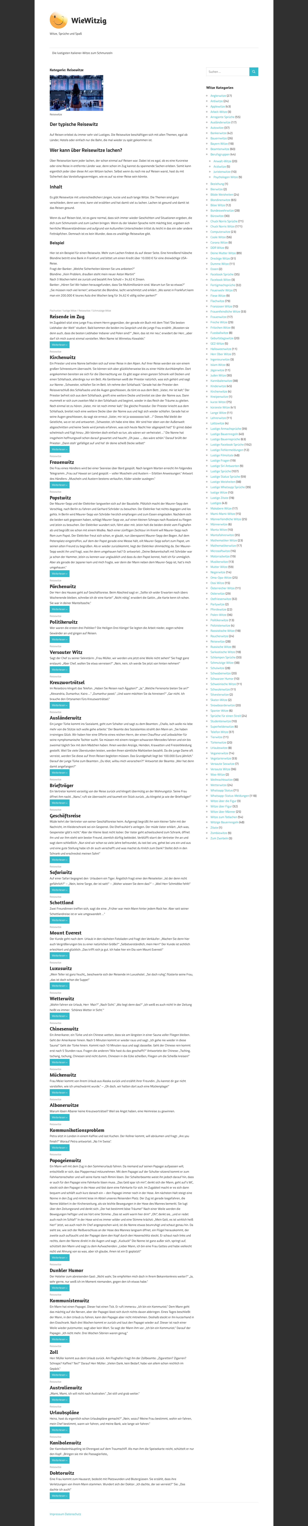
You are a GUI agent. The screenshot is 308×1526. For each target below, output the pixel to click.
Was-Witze (218, 774)
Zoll (54, 1352)
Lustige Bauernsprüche (225, 439)
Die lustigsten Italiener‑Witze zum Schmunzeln (82, 53)
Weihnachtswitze (222, 779)
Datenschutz (73, 1514)
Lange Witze (219, 412)
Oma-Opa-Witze (221, 577)
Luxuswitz (61, 968)
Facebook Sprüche (222, 274)
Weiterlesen (58, 345)
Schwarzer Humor (222, 678)
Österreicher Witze (223, 588)
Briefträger (61, 785)
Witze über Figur (221, 806)
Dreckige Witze (220, 258)
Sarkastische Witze (223, 652)
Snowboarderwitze (223, 705)
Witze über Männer (223, 811)
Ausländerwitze (221, 122)
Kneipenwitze (219, 396)
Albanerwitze (64, 1105)
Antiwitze (217, 101)
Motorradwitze (220, 556)
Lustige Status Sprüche (225, 476)
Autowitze (217, 127)
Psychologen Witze (226, 177)
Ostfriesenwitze (221, 599)
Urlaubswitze (219, 747)
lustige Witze (69, 310)
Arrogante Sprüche (223, 117)
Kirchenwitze (219, 391)
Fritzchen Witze (221, 327)
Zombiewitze (219, 833)
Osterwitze (218, 593)
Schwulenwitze (220, 689)
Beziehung (217, 183)
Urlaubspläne (64, 1412)
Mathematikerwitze (223, 545)
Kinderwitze (218, 386)
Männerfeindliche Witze (226, 519)
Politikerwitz (64, 622)
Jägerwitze (217, 370)
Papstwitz (60, 497)
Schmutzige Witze (101, 310)
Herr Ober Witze (221, 354)
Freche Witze (219, 322)
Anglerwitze (218, 95)
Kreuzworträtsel (67, 682)
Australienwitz (66, 1387)
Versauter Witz (66, 652)
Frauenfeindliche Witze (225, 311)
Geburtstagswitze (222, 338)
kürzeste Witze (220, 407)
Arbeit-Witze (219, 111)
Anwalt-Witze (222, 161)
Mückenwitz (63, 1075)
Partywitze (218, 604)
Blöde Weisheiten (222, 194)
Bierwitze (217, 189)
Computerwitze (220, 231)
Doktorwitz (62, 1473)
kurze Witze (218, 402)
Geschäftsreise (65, 815)
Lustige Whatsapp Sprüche (228, 487)
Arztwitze (220, 166)
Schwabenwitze (221, 673)
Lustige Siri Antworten (225, 465)
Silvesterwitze (220, 694)
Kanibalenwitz (65, 1442)
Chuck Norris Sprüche (224, 221)
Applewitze (218, 106)
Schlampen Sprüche (223, 657)
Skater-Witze (219, 700)
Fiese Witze (218, 295)
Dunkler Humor (66, 1270)
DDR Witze (217, 247)
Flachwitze (55, 310)
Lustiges (216, 503)
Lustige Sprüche (221, 471)
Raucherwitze (219, 636)
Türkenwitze (218, 742)
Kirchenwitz (63, 357)
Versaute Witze (220, 769)
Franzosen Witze (221, 306)
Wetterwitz (62, 998)
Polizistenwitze (220, 625)
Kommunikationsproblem (77, 1130)
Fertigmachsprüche (223, 285)
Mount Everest (65, 932)
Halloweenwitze (221, 349)
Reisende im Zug (67, 316)
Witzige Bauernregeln (224, 822)
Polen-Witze (219, 614)
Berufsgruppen (220, 154)
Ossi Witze (217, 583)
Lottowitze (217, 423)
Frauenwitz (62, 462)
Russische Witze (221, 646)
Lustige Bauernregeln (224, 434)
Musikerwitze (219, 561)
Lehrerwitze (218, 418)
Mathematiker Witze (224, 540)
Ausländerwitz (65, 718)
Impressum (57, 1514)
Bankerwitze (219, 133)
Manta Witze (219, 529)
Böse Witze (218, 205)
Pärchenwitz (63, 586)
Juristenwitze (222, 171)
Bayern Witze (219, 143)
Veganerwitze (219, 753)
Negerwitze (218, 572)
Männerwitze (219, 524)
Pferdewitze (218, 609)
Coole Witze (218, 237)
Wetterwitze (219, 785)
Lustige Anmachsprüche (226, 428)
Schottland (61, 902)
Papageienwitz (65, 1160)
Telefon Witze (219, 732)
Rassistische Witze (223, 630)
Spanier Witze (220, 710)
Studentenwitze (221, 721)
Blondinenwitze (220, 200)
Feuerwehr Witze (222, 290)
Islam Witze (218, 364)
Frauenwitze (219, 317)
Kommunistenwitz (69, 1300)
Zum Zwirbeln (219, 838)
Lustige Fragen (220, 460)
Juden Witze (218, 375)
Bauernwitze (219, 138)
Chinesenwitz (64, 1028)
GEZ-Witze (217, 343)
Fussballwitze (219, 332)
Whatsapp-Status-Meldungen (230, 795)
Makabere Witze (221, 508)
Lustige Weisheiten (223, 481)
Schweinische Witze (223, 684)
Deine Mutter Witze (223, 253)
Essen (214, 269)
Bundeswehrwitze (222, 210)
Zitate (214, 827)
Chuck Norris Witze (223, 226)
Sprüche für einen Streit (226, 715)
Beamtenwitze (220, 149)
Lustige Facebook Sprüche (227, 444)
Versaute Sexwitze (223, 763)
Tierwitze (217, 737)
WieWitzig (89, 20)
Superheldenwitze (222, 726)
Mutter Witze (219, 567)
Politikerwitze (219, 620)
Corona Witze (219, 242)
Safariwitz (61, 872)
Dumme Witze (220, 263)
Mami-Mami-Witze (223, 513)
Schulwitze (217, 668)
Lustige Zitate (219, 497)
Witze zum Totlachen (224, 817)
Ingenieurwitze (220, 359)
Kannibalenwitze (221, 380)
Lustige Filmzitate (222, 455)
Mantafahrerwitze (222, 535)
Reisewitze (84, 310)
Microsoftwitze (220, 551)
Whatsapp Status (222, 790)
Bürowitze (217, 216)
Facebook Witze (221, 279)
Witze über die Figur (224, 801)
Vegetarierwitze (221, 758)
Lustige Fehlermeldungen (227, 450)
